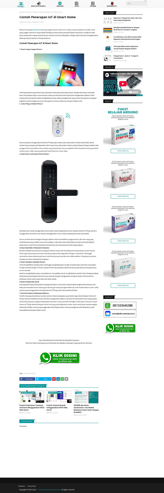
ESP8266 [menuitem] (93, 6)
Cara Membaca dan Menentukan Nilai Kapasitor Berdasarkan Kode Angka (127, 38)
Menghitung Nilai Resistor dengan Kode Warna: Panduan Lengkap (126, 28)
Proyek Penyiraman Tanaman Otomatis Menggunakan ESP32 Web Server (31, 407)
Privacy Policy (31, 486)
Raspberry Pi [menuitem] (112, 6)
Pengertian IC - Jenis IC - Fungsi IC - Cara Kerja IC (126, 57)
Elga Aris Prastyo (26, 22)
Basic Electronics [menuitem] (38, 6)
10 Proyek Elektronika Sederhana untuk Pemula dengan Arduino (126, 47)
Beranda (22, 12)
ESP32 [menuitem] (77, 6)
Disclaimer (21, 486)
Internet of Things (31, 12)
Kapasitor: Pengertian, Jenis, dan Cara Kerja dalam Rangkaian (128, 19)
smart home (36, 30)
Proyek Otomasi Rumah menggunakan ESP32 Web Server (57, 407)
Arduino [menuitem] (60, 6)
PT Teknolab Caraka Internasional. (48, 490)
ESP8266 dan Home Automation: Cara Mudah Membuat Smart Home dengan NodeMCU (86, 408)
